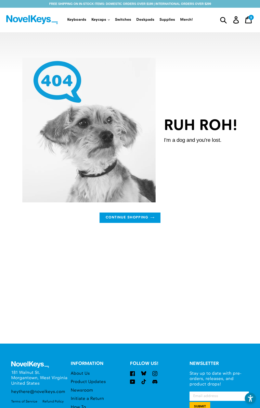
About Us (80, 373)
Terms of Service (24, 401)
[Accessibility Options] (250, 398)
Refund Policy (53, 401)
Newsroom (82, 390)
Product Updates (88, 382)
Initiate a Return (87, 398)
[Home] (33, 20)
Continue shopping (127, 217)
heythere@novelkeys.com (38, 392)
